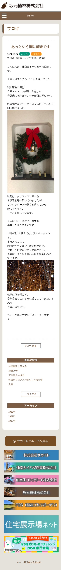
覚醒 (10, 384)
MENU (30, 16)
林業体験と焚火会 (17, 366)
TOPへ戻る (31, 346)
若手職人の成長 (16, 375)
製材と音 (13, 371)
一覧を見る (30, 394)
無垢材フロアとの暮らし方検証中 (25, 380)
